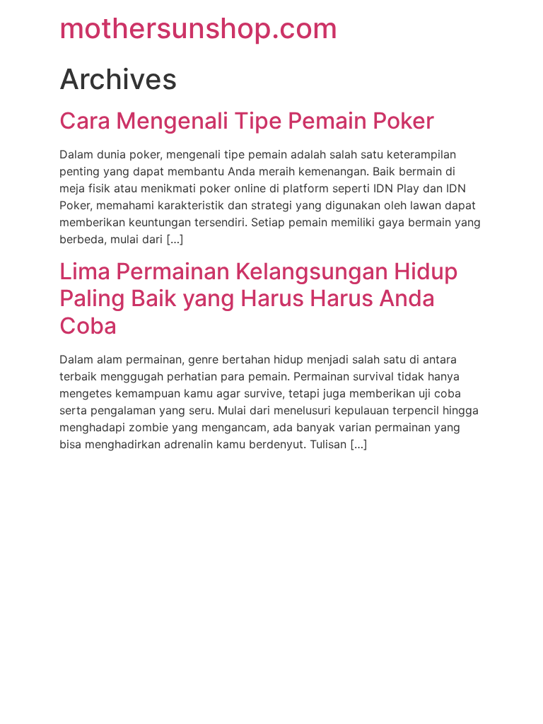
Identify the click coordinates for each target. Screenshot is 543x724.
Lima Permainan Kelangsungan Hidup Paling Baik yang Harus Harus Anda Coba (258, 298)
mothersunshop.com (198, 28)
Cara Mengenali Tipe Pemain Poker (246, 120)
